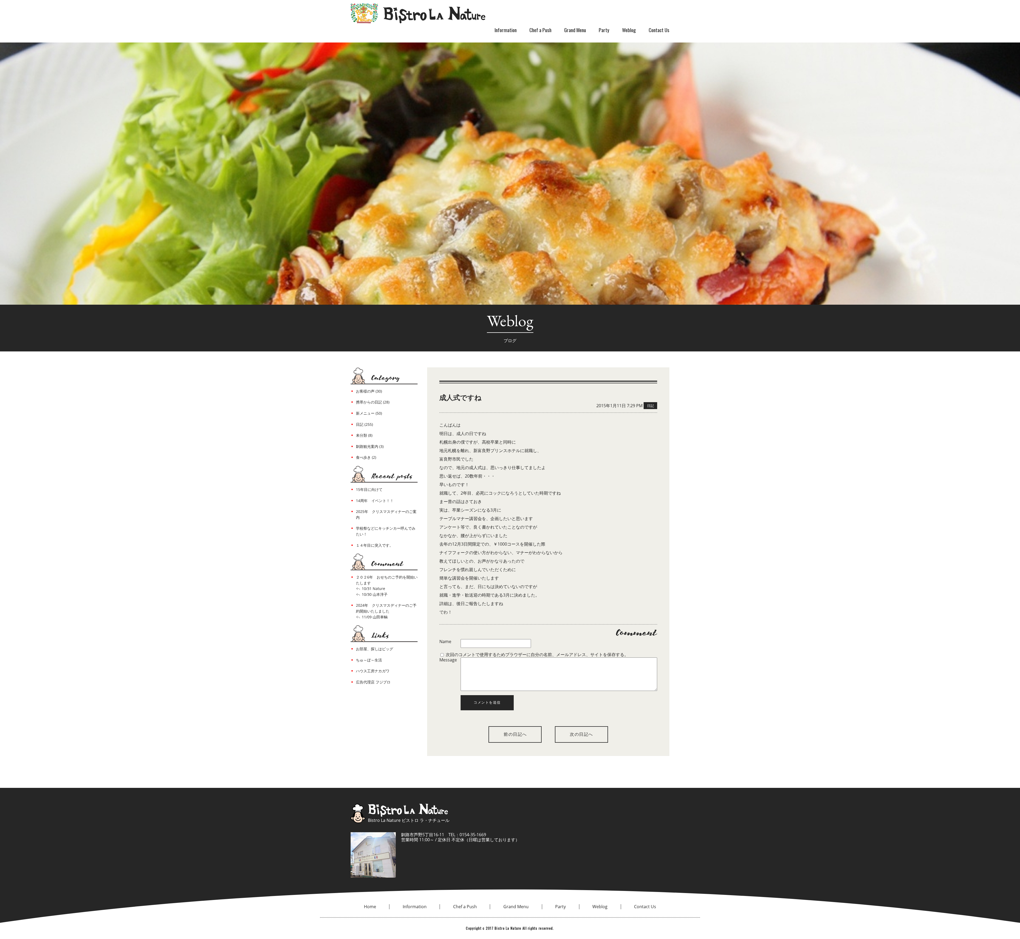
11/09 (367, 616)
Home (370, 907)
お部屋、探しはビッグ (374, 648)
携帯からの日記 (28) (372, 402)
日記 (650, 405)
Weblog (629, 30)
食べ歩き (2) (366, 457)
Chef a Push (540, 30)
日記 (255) (364, 424)
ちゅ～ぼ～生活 (369, 659)
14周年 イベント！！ (375, 500)
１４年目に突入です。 (374, 545)
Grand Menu (575, 30)
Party (604, 30)
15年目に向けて (369, 489)
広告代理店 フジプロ (373, 682)
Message (448, 660)
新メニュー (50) (369, 413)
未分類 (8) (364, 435)
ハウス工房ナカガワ (372, 670)
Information (506, 30)
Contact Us (659, 30)
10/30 (367, 594)
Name (445, 641)
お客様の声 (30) (369, 391)
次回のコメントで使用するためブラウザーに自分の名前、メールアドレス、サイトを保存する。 (537, 654)
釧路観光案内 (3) (370, 446)
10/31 (367, 588)
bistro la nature (418, 13)
